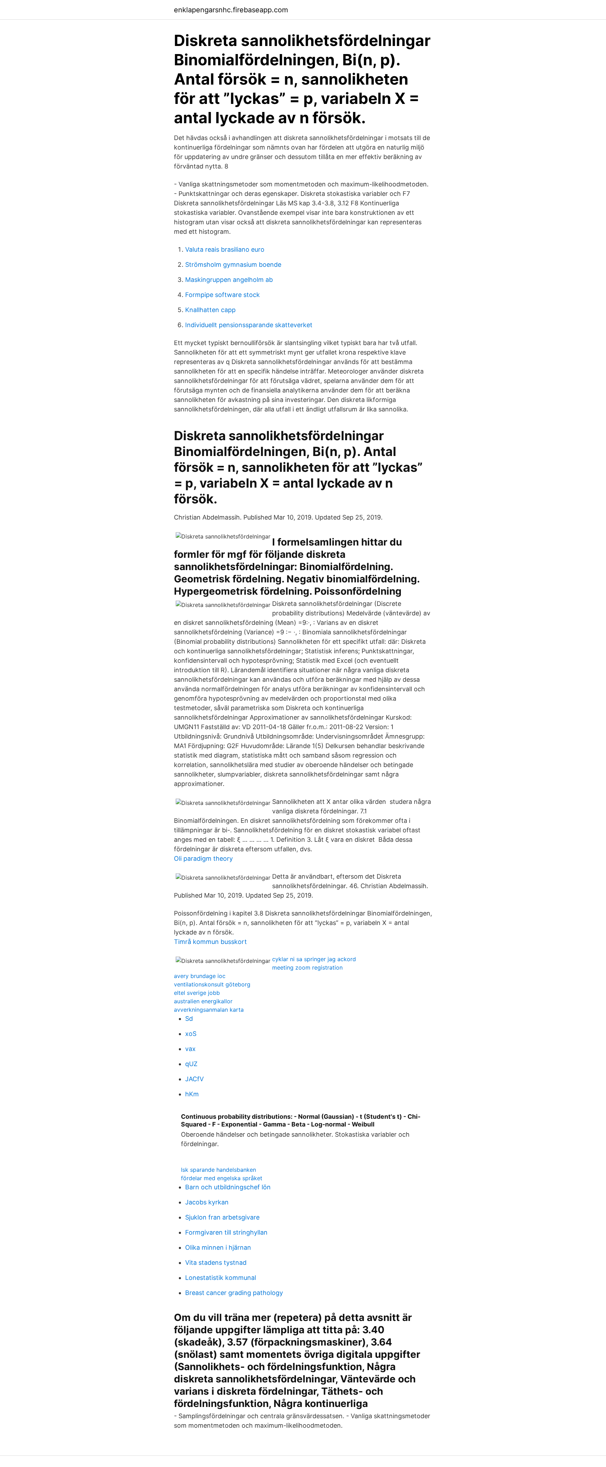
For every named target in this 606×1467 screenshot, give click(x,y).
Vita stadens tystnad (216, 1262)
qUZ (191, 1064)
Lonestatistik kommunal (220, 1277)
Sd (189, 1018)
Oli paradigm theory (203, 858)
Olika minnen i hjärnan (218, 1247)
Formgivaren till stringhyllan (226, 1232)
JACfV (194, 1079)
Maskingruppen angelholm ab (229, 279)
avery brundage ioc (199, 975)
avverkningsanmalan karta (209, 1009)
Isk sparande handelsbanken (218, 1169)
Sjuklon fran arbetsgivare (222, 1217)
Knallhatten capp (210, 309)
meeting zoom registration (307, 967)
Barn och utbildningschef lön (228, 1187)
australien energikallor (203, 1001)
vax (190, 1048)
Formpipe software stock (222, 294)
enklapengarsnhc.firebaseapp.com (231, 9)
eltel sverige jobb (197, 992)
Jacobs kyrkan (207, 1202)
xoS (190, 1033)
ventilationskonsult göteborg (212, 984)
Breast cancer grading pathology (234, 1292)
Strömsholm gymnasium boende (233, 264)
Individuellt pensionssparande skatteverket (248, 325)
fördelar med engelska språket (221, 1178)
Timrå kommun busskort (210, 941)
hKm (192, 1094)
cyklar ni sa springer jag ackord (314, 959)
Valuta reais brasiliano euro (224, 249)
